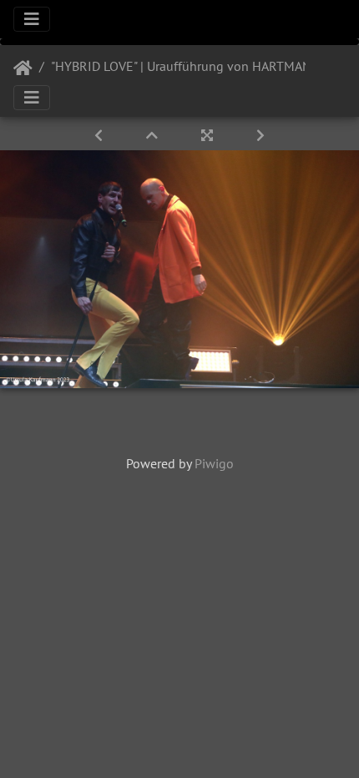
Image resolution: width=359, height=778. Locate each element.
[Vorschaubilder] (153, 135)
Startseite (23, 68)
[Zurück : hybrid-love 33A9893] (100, 135)
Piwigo (214, 463)
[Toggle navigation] (31, 19)
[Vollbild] (208, 135)
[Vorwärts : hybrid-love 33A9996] (260, 135)
